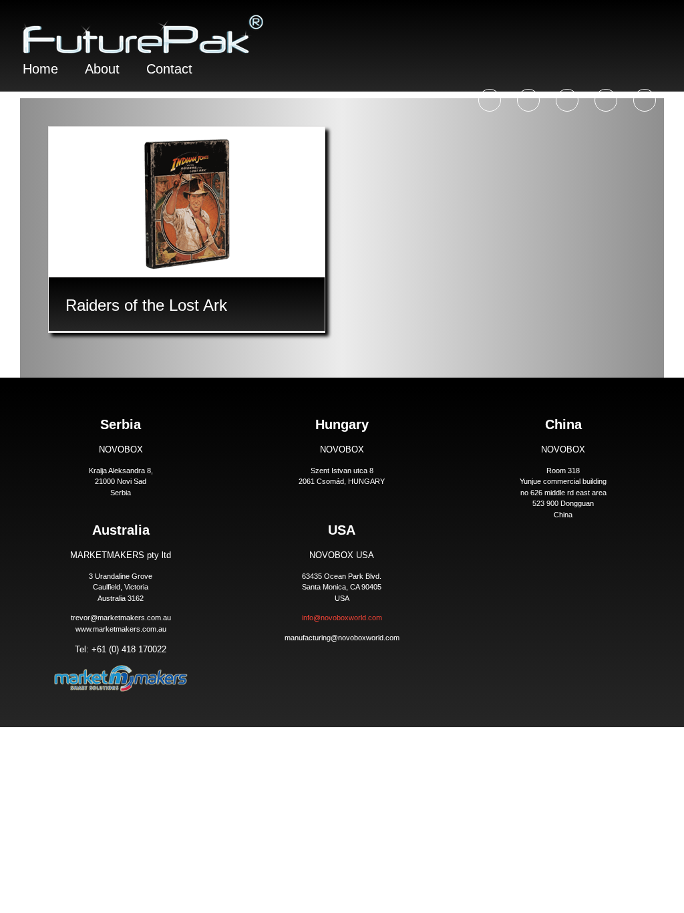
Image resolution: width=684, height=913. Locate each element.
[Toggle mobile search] (634, 20)
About (102, 68)
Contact (169, 68)
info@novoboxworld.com (342, 618)
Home (40, 68)
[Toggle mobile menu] (658, 20)
